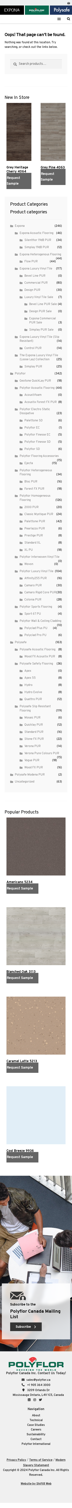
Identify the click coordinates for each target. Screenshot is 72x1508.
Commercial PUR (36, 283)
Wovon (28, 564)
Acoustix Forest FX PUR (40, 402)
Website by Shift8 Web (36, 1484)
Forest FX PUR (34, 489)
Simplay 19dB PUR (36, 247)
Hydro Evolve (33, 692)
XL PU (28, 550)
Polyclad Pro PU (35, 635)
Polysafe (21, 642)
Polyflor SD (32, 449)
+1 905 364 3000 (38, 1385)
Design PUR (32, 290)
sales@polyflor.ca (38, 1380)
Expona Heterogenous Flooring (40, 254)
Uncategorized (24, 782)
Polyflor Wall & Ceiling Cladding (40, 621)
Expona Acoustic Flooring (36, 233)
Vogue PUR (31, 760)
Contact (36, 1439)
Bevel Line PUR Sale (43, 304)
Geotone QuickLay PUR (35, 381)
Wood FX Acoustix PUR (39, 656)
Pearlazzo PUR (34, 529)
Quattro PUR (33, 699)
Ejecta (28, 463)
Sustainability (36, 1434)
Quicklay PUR (33, 725)
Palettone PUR (34, 521)
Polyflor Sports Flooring (36, 607)
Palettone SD (33, 420)
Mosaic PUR (32, 718)
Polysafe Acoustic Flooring (37, 649)
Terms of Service (40, 1460)
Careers (36, 1430)
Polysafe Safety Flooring (36, 664)
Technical (36, 1420)
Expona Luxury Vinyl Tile (36, 269)
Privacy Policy (16, 1460)
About (36, 1415)
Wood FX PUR (33, 767)
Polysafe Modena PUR (30, 775)
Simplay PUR (33, 367)
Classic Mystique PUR (38, 514)
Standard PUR (33, 732)
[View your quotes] (68, 2)
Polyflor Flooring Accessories (39, 456)
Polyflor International (36, 1444)
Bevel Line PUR (34, 276)
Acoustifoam (33, 395)
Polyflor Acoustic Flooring (37, 388)
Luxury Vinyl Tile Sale (38, 297)
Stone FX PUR (34, 739)
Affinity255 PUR (35, 578)
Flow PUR (31, 261)
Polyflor (20, 374)
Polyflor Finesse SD (37, 442)
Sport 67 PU (32, 614)
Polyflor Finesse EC (37, 435)
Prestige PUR (33, 536)
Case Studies (36, 1425)
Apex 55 (30, 678)
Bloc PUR (30, 482)
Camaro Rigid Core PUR (40, 592)
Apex (27, 671)
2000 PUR (31, 507)
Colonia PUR (32, 600)
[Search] (68, 18)
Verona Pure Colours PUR (41, 753)
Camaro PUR (33, 585)
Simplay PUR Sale (41, 330)
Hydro (28, 685)
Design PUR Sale (40, 311)
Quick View (12, 193)
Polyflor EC (32, 428)
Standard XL (32, 543)
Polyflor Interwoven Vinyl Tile (39, 557)
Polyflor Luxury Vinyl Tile (36, 571)
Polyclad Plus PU (35, 628)
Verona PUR (32, 746)
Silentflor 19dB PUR (37, 240)
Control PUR (33, 348)
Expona (20, 226)
